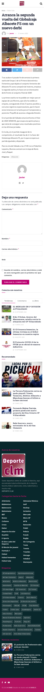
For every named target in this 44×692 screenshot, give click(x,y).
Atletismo (6, 501)
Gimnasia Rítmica (30, 501)
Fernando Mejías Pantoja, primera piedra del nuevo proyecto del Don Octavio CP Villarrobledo (26, 411)
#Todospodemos (9, 573)
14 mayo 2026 (18, 431)
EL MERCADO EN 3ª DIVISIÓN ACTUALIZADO (26, 307)
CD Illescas (34, 585)
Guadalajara (26, 609)
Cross (4, 525)
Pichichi (18, 621)
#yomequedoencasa (25, 573)
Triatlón (26, 552)
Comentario (7, 209)
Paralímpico (7, 621)
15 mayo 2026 (9, 385)
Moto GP (26, 518)
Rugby (26, 538)
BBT (3, 514)
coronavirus (25, 593)
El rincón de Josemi (10, 547)
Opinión (27, 617)
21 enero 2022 (23, 33)
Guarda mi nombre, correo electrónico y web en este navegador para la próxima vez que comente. (23, 272)
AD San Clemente (9, 577)
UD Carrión (7, 634)
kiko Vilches (7, 613)
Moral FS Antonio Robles (12, 617)
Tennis (26, 548)
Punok (26, 535)
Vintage (26, 555)
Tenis (25, 545)
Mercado (27, 514)
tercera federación (25, 630)
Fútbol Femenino (9, 557)
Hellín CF (37, 609)
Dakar (4, 528)
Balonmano (6, 511)
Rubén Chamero (9, 630)
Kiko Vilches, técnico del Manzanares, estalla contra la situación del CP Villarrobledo (27, 319)
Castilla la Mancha (20, 585)
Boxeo (4, 518)
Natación (27, 525)
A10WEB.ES (32, 688)
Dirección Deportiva (10, 601)
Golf (25, 504)
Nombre (6, 239)
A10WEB (9, 688)
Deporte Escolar (8, 531)
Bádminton (6, 504)
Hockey (26, 508)
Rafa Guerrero (19, 626)
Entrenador (7, 605)
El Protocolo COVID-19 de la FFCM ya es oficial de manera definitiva (26, 344)
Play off (27, 621)
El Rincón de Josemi (28, 601)
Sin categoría (29, 542)
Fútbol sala (15, 609)
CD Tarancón (21, 589)
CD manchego (8, 589)
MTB (25, 521)
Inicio (3, 11)
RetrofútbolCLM (34, 626)
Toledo (37, 630)
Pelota (26, 531)
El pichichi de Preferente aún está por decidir (21, 380)
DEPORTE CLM (7, 491)
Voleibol (26, 559)
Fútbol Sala (10, 11)
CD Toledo (32, 589)
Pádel (25, 528)
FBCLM (16, 605)
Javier (12, 33)
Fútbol (4, 554)
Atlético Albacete (19, 581)
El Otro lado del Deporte (8, 543)
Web (4, 260)
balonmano (7, 585)
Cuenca (21, 597)
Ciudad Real (7, 593)
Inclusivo (27, 511)
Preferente (7, 626)
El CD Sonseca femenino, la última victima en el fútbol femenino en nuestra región (26, 331)
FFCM (24, 605)
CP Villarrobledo (9, 597)
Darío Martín (31, 597)
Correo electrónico (10, 249)
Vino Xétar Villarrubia (22, 634)
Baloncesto (6, 508)
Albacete (14, 157)
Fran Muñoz (33, 605)
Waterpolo (27, 562)
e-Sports (5, 538)
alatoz (21, 577)
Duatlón (5, 535)
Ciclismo (5, 521)
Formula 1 (6, 551)
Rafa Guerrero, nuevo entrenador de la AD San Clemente (24, 425)
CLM (16, 593)
